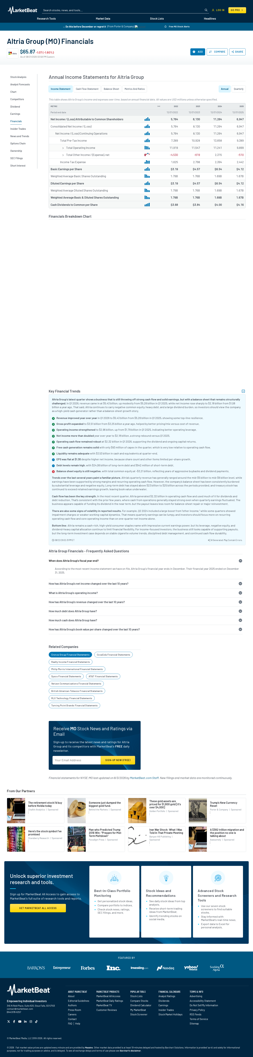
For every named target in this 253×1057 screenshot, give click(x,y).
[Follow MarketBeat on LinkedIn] (26, 1021)
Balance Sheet (111, 88)
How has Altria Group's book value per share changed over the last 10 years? (94, 629)
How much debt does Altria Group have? (73, 611)
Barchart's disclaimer (130, 1050)
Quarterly (239, 88)
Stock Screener (138, 1014)
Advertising (196, 996)
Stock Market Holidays (170, 1014)
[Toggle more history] (159, 106)
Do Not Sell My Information (204, 1005)
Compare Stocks (139, 1000)
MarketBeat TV (104, 1005)
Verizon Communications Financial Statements (76, 683)
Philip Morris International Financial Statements (77, 669)
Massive (89, 1047)
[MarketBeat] (23, 10)
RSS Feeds (195, 1014)
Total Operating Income (80, 147)
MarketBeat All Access (108, 996)
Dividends (164, 1000)
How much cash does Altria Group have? (73, 620)
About (71, 996)
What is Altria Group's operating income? (73, 592)
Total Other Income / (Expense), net (87, 154)
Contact (72, 1019)
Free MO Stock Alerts (178, 26)
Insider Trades (166, 1009)
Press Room (74, 1009)
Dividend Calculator (140, 1005)
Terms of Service (199, 1019)
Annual (224, 88)
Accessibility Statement (203, 1000)
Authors (72, 1005)
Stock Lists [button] (157, 18)
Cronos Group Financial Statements (70, 654)
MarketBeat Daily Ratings (109, 1000)
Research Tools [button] (46, 18)
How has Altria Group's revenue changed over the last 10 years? (87, 602)
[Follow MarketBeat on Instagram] (31, 1021)
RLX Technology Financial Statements (71, 698)
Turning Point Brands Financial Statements (74, 705)
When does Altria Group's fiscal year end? (74, 560)
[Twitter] (9, 1021)
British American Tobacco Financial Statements (77, 690)
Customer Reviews (106, 1009)
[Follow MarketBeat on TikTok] (37, 1021)
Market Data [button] (103, 18)
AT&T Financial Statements (103, 676)
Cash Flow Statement (87, 88)
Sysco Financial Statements (66, 676)
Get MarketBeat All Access (38, 908)
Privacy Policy (197, 1009)
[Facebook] (14, 1021)
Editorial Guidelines (78, 1000)
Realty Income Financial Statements (70, 661)
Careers (72, 1014)
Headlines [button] (210, 18)
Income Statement (60, 88)
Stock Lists (136, 996)
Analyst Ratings (167, 996)
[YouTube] (20, 1021)
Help (77, 1023)
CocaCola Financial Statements (113, 654)
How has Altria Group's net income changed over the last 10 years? (88, 583)
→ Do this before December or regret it (84, 26)
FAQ (70, 1023)
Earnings (163, 1005)
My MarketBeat (138, 1009)
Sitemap (194, 1023)
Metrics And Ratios (135, 88)
